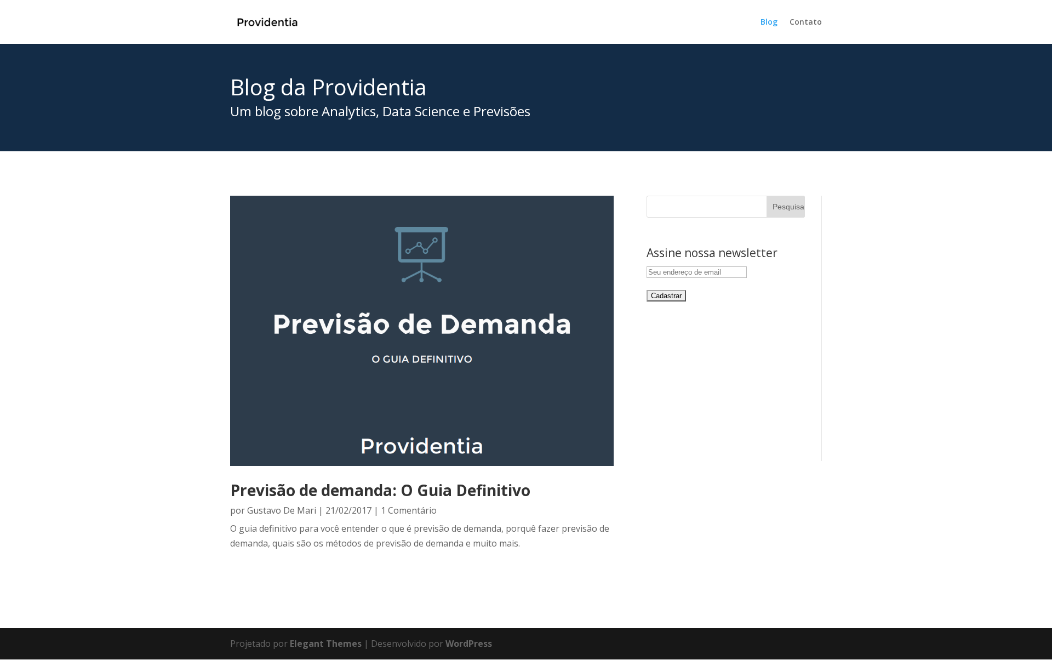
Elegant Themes (326, 644)
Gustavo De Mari (281, 510)
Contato (806, 22)
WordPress (468, 644)
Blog (769, 22)
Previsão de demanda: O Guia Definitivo (380, 490)
